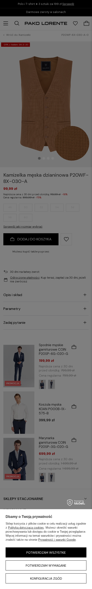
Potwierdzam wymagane (46, 566)
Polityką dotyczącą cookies (26, 527)
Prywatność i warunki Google (57, 539)
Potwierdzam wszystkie (46, 553)
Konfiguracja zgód (46, 578)
